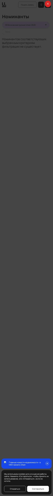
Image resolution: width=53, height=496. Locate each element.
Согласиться (38, 489)
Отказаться (15, 489)
